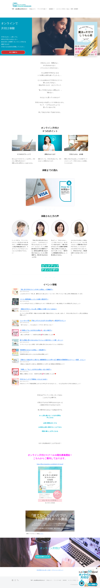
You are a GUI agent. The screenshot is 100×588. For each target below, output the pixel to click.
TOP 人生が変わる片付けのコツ (19, 9)
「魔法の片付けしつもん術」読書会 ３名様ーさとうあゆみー (38, 309)
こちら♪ (41, 533)
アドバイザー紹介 (41, 9)
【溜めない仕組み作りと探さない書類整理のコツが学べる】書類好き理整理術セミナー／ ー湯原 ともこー (53, 359)
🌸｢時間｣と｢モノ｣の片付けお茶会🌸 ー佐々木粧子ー (36, 330)
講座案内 (51, 9)
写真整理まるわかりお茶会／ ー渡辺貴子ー (33, 350)
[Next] (71, 192)
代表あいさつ (32, 9)
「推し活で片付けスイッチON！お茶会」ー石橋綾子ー (36, 289)
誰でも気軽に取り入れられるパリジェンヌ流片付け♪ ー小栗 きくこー (41, 340)
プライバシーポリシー (57, 570)
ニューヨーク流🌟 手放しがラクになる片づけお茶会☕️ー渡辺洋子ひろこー (43, 320)
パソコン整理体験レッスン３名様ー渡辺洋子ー (34, 299)
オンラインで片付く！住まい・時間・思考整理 (67, 9)
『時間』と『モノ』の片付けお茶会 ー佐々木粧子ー (36, 369)
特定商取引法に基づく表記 (44, 570)
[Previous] (28, 192)
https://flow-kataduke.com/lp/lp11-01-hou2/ (50, 464)
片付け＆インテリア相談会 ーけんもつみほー (33, 379)
